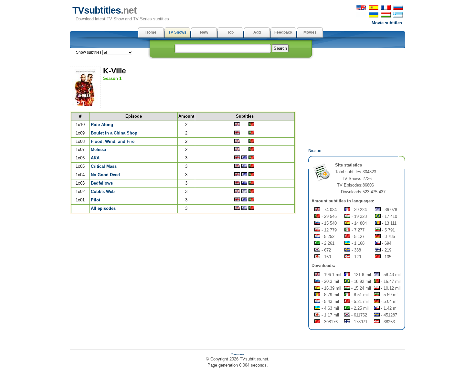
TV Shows (177, 32)
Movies (310, 32)
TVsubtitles (104, 10)
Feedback (283, 32)
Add (257, 32)
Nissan (314, 150)
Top (230, 32)
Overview (237, 354)
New (204, 32)
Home (150, 32)
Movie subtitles (387, 22)
